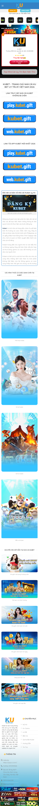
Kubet (5, 228)
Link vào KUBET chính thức (20, 62)
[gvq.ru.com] (19, 5)
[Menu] (2, 5)
